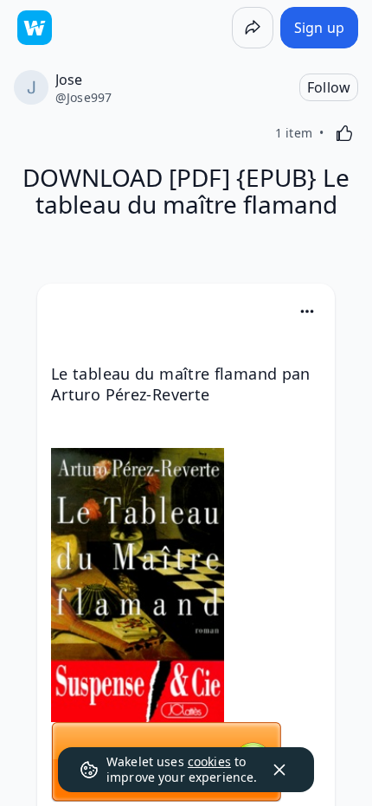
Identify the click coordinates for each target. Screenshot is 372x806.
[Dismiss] (279, 770)
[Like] (344, 133)
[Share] (252, 27)
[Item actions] (307, 311)
